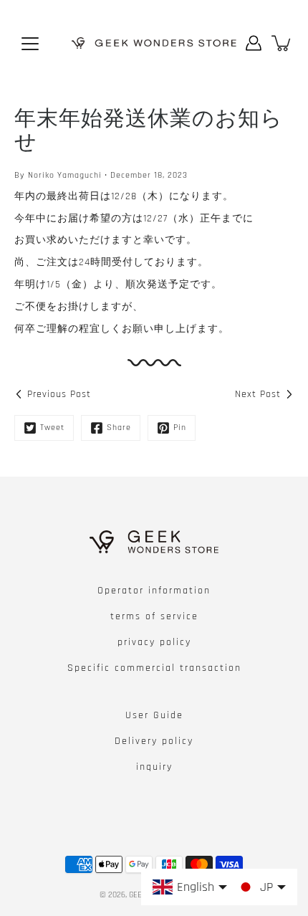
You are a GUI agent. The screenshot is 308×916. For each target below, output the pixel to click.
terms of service (154, 616)
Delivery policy (154, 741)
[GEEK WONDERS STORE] (154, 43)
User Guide (154, 715)
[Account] (253, 43)
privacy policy (154, 642)
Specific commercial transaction (154, 668)
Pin (179, 427)
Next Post (258, 394)
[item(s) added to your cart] (282, 43)
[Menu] (30, 44)
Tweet (52, 427)
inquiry (154, 766)
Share (119, 427)
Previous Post (59, 394)
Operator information (154, 590)
